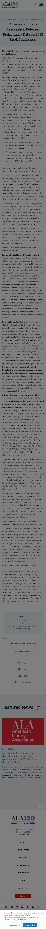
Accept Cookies (30, 925)
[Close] (42, 913)
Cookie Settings (14, 925)
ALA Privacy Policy (22, 919)
